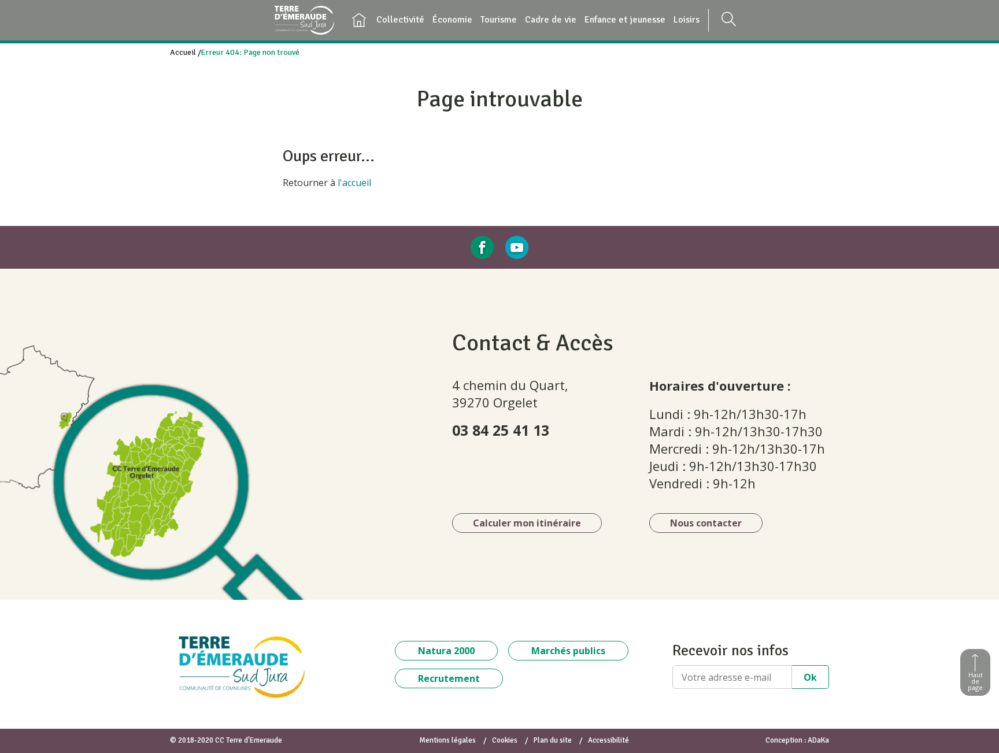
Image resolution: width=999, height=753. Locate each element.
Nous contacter (706, 523)
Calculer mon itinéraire (527, 523)
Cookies (504, 740)
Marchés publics (568, 650)
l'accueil (354, 182)
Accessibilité (608, 740)
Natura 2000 (446, 650)
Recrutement (449, 678)
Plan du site (553, 740)
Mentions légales (447, 740)
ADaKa (818, 740)
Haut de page (975, 681)
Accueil (183, 52)
